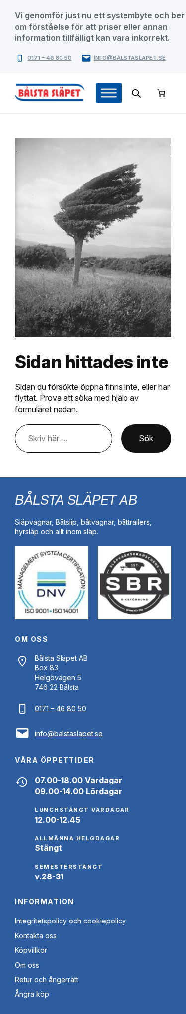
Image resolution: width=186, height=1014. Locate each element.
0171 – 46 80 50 (49, 57)
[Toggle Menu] (109, 92)
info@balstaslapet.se (130, 57)
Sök (146, 438)
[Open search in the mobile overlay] (136, 93)
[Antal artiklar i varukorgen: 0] (161, 93)
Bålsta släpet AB (76, 499)
